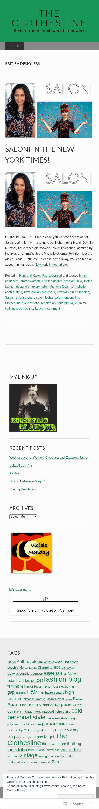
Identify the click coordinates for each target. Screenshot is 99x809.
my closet (45, 610)
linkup (68, 705)
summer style (24, 737)
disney (66, 667)
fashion (15, 680)
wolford (46, 762)
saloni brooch (25, 297)
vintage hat (46, 756)
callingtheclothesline (19, 308)
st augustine (38, 730)
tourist (31, 749)
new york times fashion (73, 292)
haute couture (54, 692)
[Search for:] (89, 46)
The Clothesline (37, 739)
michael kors (31, 711)
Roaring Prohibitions (23, 489)
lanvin (26, 705)
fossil (38, 686)
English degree (52, 281)
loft (74, 705)
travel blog (53, 749)
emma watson (30, 281)
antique (49, 661)
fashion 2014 (73, 281)
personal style (26, 717)
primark (50, 723)
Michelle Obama (61, 286)
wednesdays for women (23, 762)
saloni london (64, 297)
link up (58, 705)
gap (11, 692)
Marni (17, 711)
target (49, 737)
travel (41, 749)
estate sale (53, 673)
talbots (38, 737)
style (68, 730)
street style (56, 730)
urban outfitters (70, 749)
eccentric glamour (29, 673)
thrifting (74, 743)
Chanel (43, 667)
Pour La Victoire (30, 724)
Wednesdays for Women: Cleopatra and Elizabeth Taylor (48, 457)
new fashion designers (39, 292)
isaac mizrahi (55, 698)
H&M (32, 692)
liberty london (42, 705)
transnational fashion (36, 303)
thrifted (61, 744)
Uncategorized (52, 275)
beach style (15, 667)
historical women (35, 698)
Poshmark (66, 610)
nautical (48, 711)
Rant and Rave (29, 275)
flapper (28, 686)
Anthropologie (30, 661)
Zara (56, 761)
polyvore (12, 724)
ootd (76, 711)
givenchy (21, 692)
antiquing (62, 662)
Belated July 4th (20, 465)
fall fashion (70, 673)
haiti (41, 692)
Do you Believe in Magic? (27, 481)
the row (48, 744)
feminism (15, 686)
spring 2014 (22, 730)
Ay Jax (14, 473)
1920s (11, 661)
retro (63, 724)
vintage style (64, 756)
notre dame (62, 711)
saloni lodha (44, 297)
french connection (56, 686)
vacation (13, 756)
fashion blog (62, 679)
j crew (68, 699)
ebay (11, 673)
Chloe (55, 667)
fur (73, 686)
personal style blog (60, 718)
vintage (28, 755)
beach (74, 661)
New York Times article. (51, 264)
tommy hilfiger (17, 749)
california (31, 667)
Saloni (9, 297)
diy (73, 667)
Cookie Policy (16, 790)
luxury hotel (39, 286)
